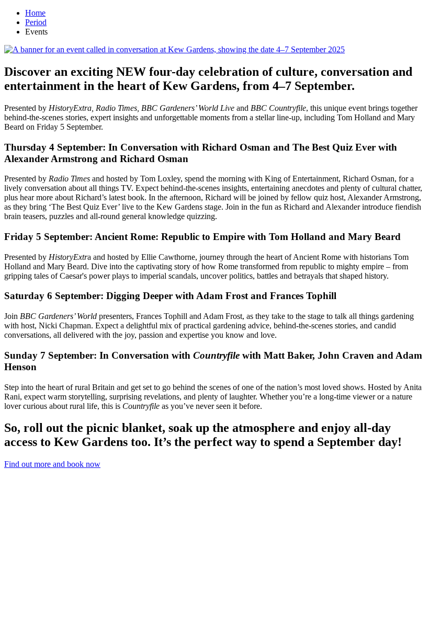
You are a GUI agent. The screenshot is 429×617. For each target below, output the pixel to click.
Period (36, 22)
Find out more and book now (52, 464)
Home (35, 12)
